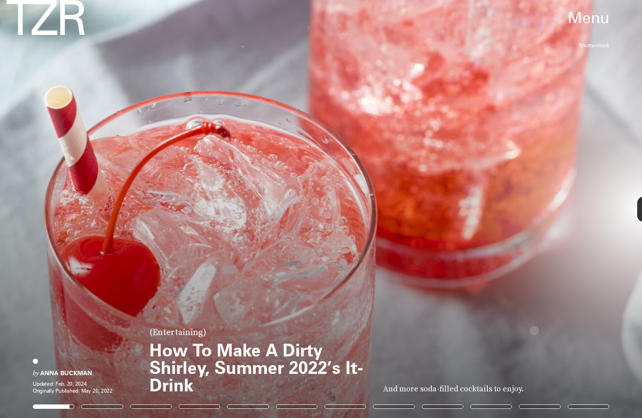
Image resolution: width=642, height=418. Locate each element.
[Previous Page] (106, 209)
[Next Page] (427, 209)
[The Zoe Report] (46, 17)
